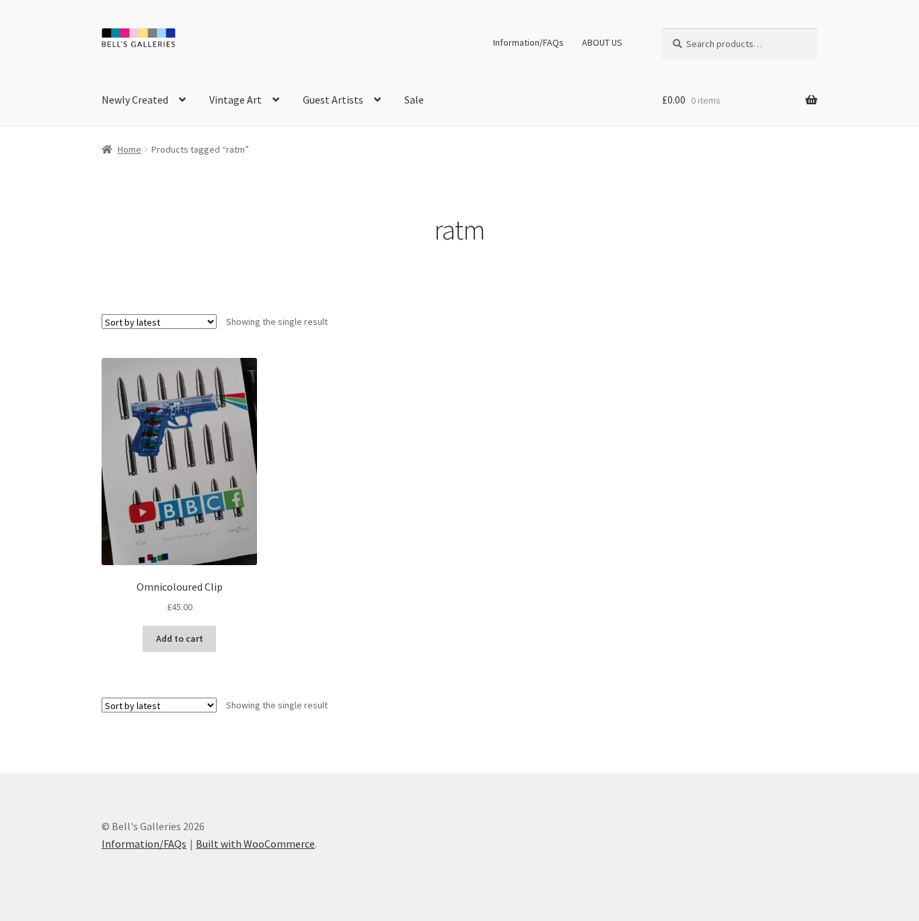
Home (129, 149)
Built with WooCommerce (255, 843)
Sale (414, 99)
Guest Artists (333, 99)
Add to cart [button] (179, 638)
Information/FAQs (528, 42)
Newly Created (135, 99)
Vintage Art (235, 99)
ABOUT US (602, 42)
